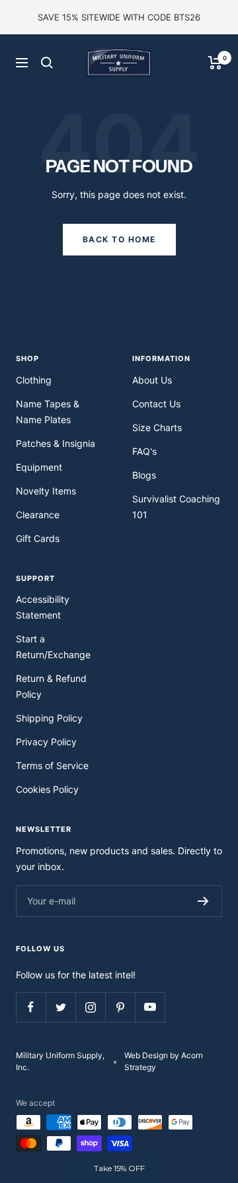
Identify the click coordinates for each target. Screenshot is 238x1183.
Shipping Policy (49, 718)
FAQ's (144, 451)
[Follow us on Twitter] (60, 1007)
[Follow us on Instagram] (90, 1007)
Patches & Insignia (55, 443)
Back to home (119, 239)
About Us (152, 380)
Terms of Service (52, 765)
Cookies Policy (47, 789)
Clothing (34, 380)
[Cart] (215, 62)
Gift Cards (38, 538)
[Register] (203, 901)
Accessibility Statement (42, 607)
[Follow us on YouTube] (150, 1007)
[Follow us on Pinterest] (120, 1007)
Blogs (144, 475)
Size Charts (157, 427)
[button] (119, 1168)
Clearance (38, 514)
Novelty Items (46, 490)
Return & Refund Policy (51, 686)
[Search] (47, 63)
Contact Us (156, 403)
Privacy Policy (46, 741)
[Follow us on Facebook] (31, 1007)
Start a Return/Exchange (53, 646)
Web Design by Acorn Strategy (163, 1061)
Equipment (39, 467)
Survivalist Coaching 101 (176, 506)
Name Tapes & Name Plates (47, 411)
